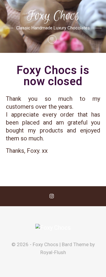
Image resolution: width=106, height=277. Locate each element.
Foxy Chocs (53, 16)
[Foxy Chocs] (53, 228)
